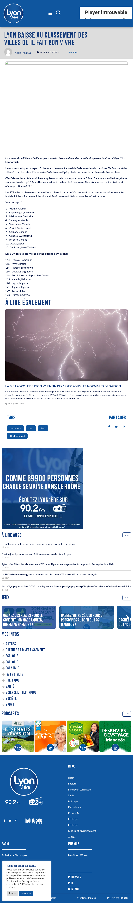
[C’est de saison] (82, 737)
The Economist (17, 436)
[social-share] (107, 426)
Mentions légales (86, 897)
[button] (127, 617)
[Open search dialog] (58, 13)
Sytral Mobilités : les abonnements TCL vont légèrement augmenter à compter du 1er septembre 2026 (58, 564)
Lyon (31, 428)
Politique (12, 680)
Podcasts (74, 877)
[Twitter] (10, 821)
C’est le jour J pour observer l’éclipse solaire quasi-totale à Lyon (36, 554)
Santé (10, 686)
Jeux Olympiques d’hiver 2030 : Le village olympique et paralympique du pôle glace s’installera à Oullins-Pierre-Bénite (66, 586)
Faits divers (14, 674)
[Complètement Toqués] (50, 737)
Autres (11, 643)
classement (15, 428)
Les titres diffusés (78, 855)
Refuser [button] (12, 893)
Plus (127, 535)
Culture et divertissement (25, 650)
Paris (43, 428)
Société (73, 52)
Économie (12, 668)
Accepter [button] (26, 893)
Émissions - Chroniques (14, 855)
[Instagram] (16, 821)
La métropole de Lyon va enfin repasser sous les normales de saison (63, 386)
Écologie (12, 656)
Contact (73, 889)
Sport (10, 704)
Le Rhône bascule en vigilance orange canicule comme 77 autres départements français (49, 574)
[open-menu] (50, 13)
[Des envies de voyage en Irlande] (115, 737)
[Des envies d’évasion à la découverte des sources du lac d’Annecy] (18, 737)
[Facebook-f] (4, 821)
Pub (70, 883)
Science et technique (21, 692)
